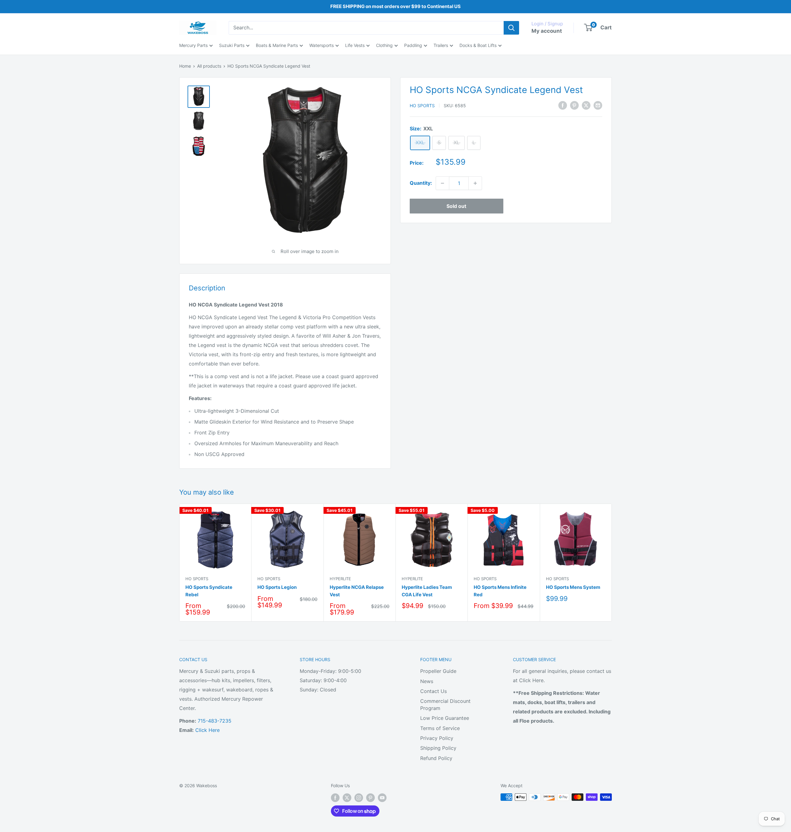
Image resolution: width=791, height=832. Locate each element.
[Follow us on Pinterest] (370, 797)
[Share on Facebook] (562, 105)
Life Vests (355, 45)
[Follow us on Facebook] (335, 797)
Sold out (456, 206)
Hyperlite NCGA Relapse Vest (357, 590)
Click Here (207, 730)
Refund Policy (436, 758)
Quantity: (421, 183)
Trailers (441, 45)
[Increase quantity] (475, 183)
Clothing (384, 45)
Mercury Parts (193, 45)
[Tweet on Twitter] (586, 105)
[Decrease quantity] (442, 183)
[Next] (612, 562)
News (426, 681)
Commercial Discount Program (445, 704)
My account (546, 31)
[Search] (511, 28)
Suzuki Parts (231, 45)
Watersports (321, 45)
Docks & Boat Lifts (478, 45)
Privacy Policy (436, 738)
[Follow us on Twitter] (347, 797)
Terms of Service (440, 728)
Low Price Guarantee (444, 718)
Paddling (413, 45)
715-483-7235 (214, 721)
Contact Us (433, 691)
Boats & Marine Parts (277, 45)
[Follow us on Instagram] (358, 797)
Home (185, 66)
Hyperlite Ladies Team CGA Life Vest (427, 590)
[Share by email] (598, 105)
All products (209, 66)
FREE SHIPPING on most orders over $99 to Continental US (395, 6)
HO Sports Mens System (573, 587)
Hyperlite (340, 578)
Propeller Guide (438, 671)
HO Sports (422, 105)
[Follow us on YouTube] (382, 797)
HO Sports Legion (277, 587)
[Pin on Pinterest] (574, 105)
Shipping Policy (438, 748)
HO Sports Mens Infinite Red (500, 590)
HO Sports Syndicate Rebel (208, 590)
